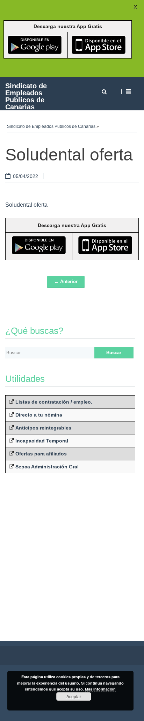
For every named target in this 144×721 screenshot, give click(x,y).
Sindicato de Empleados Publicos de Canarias (26, 96)
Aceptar (73, 696)
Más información (100, 689)
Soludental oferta (26, 205)
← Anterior (66, 281)
